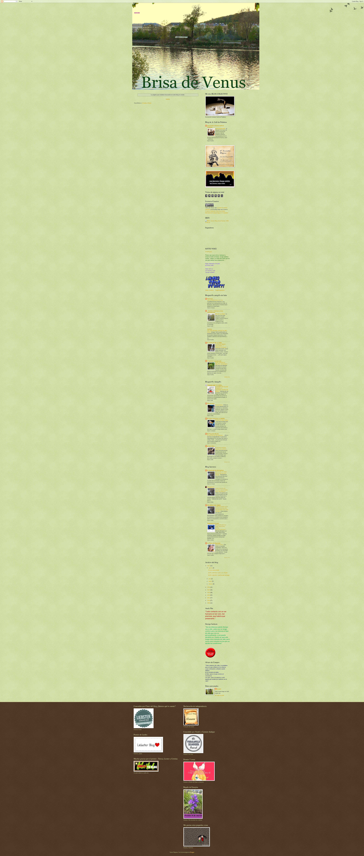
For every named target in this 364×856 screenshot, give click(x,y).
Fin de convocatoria (213, 570)
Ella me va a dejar (220, 314)
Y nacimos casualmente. (214, 361)
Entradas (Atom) (146, 103)
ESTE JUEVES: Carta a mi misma (217, 572)
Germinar (210, 298)
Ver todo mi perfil (219, 695)
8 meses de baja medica (221, 420)
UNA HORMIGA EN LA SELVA (215, 300)
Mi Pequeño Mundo (213, 434)
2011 (208, 597)
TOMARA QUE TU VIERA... (215, 385)
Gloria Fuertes (219, 544)
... (137, 10)
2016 (208, 587)
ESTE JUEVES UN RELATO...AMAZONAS (221, 363)
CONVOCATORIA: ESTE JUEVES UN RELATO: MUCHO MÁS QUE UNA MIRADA (221, 509)
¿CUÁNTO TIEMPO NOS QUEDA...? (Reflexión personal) (220, 346)
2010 (208, 600)
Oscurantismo (219, 405)
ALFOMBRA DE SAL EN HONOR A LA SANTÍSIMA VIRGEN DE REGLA (221, 389)
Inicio (168, 99)
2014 (208, 590)
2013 (208, 592)
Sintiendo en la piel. (213, 523)
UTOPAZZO (208, 251)
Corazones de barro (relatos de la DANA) (220, 448)
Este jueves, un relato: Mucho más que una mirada (221, 473)
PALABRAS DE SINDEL (214, 505)
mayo (210, 581)
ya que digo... (211, 446)
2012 (208, 595)
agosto (211, 568)
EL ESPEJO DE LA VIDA (214, 343)
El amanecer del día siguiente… (215, 435)
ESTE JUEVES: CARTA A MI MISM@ (218, 575)
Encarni (219, 689)
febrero (211, 584)
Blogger (192, 852)
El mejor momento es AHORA (216, 418)
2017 (208, 565)
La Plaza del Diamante (213, 543)
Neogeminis (210, 487)
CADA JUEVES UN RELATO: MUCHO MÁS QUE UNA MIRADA (221, 490)
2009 (208, 603)
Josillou (209, 329)
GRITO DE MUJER (220, 128)
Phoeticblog (210, 403)
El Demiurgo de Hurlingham (215, 470)
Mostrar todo (227, 376)
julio (210, 578)
